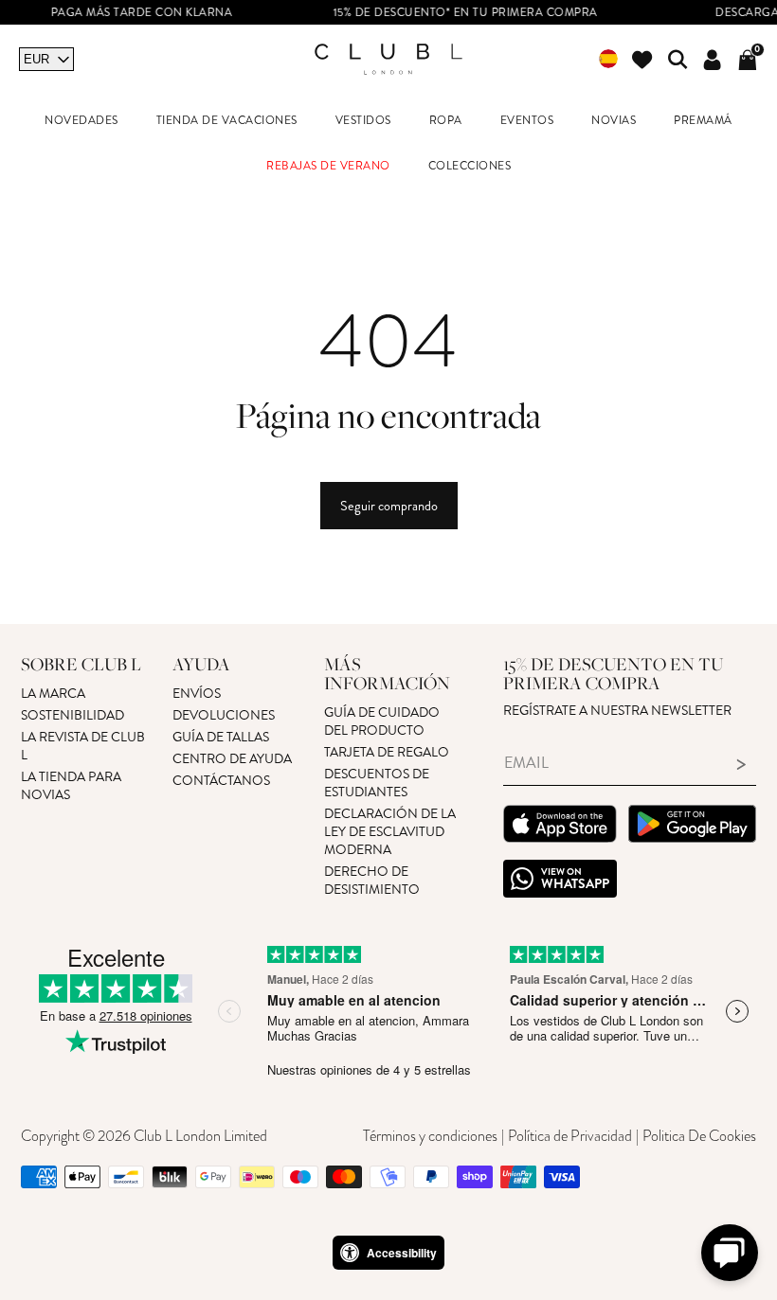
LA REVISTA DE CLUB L (83, 746)
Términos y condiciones (430, 1136)
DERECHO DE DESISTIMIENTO (372, 881)
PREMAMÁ (703, 121)
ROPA (445, 121)
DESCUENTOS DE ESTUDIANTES (376, 783)
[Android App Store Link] (692, 826)
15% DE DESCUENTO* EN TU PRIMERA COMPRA (449, 13)
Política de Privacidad (570, 1136)
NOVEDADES (81, 121)
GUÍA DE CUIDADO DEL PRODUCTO (382, 721)
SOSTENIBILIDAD (72, 715)
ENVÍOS (196, 694)
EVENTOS (527, 121)
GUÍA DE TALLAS (220, 737)
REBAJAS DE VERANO (328, 166)
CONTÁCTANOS (221, 781)
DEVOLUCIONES (223, 715)
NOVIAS (613, 121)
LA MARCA (53, 694)
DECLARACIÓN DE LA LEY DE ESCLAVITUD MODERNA (390, 832)
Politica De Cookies (699, 1136)
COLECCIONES (470, 166)
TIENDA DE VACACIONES (227, 121)
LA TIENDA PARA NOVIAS (71, 786)
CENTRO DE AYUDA (232, 759)
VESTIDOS (363, 121)
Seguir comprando (389, 505)
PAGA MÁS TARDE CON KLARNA (126, 13)
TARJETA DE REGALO (386, 752)
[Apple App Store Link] (560, 826)
